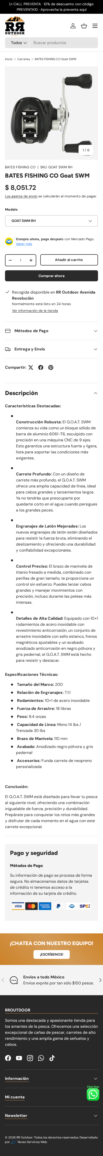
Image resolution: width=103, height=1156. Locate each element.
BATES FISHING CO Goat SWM (55, 59)
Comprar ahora (51, 276)
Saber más (24, 243)
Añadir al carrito (69, 260)
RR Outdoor (24, 1137)
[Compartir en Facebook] (41, 367)
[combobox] (51, 42)
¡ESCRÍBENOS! (51, 954)
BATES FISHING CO (20, 167)
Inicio (8, 59)
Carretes (23, 59)
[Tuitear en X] (31, 367)
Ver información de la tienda (35, 311)
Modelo (11, 209)
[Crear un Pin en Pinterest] (51, 367)
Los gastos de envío (21, 196)
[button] (84, 25)
